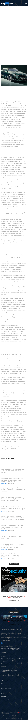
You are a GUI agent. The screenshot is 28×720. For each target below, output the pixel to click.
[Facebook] (2, 643)
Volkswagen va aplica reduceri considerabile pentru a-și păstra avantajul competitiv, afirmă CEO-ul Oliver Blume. (12, 480)
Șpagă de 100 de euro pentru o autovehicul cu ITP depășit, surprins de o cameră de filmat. (12, 527)
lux (10, 456)
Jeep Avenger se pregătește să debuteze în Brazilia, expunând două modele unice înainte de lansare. (13, 489)
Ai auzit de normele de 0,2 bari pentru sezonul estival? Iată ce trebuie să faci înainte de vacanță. (13, 669)
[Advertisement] (14, 20)
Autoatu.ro (20, 712)
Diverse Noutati (6, 59)
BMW (6, 456)
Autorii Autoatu (11, 458)
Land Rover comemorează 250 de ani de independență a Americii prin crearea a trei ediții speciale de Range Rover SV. (12, 499)
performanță (16, 456)
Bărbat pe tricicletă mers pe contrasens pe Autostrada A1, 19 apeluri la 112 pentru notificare (12, 470)
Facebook (7, 643)
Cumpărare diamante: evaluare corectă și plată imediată (13, 655)
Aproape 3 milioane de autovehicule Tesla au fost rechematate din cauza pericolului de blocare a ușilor (13, 536)
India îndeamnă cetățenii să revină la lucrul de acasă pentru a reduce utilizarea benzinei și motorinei (13, 659)
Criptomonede (23, 598)
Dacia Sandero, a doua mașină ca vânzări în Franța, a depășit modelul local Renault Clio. (13, 664)
